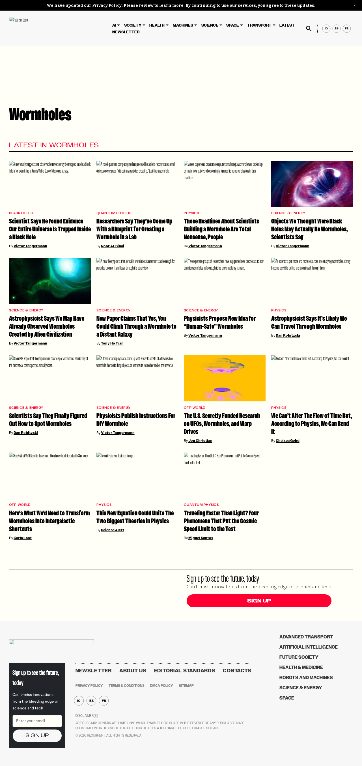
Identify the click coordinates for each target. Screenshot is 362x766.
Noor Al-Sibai (112, 246)
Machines (183, 25)
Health (157, 25)
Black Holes (21, 213)
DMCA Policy (161, 686)
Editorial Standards (185, 671)
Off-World (194, 408)
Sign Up (259, 601)
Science (209, 25)
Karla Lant (23, 538)
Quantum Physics (114, 213)
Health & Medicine (301, 667)
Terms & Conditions (127, 686)
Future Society (298, 657)
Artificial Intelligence (308, 647)
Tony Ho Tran (112, 343)
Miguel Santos (200, 538)
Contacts (237, 671)
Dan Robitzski (288, 335)
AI (114, 25)
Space (232, 25)
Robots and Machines (306, 677)
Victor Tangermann (30, 246)
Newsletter (125, 32)
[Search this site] (309, 28)
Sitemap (186, 686)
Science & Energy (288, 213)
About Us (132, 671)
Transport (259, 25)
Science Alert (112, 530)
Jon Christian (200, 440)
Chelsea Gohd (287, 440)
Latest (287, 25)
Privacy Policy (107, 5)
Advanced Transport (306, 637)
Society (132, 25)
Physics (191, 213)
